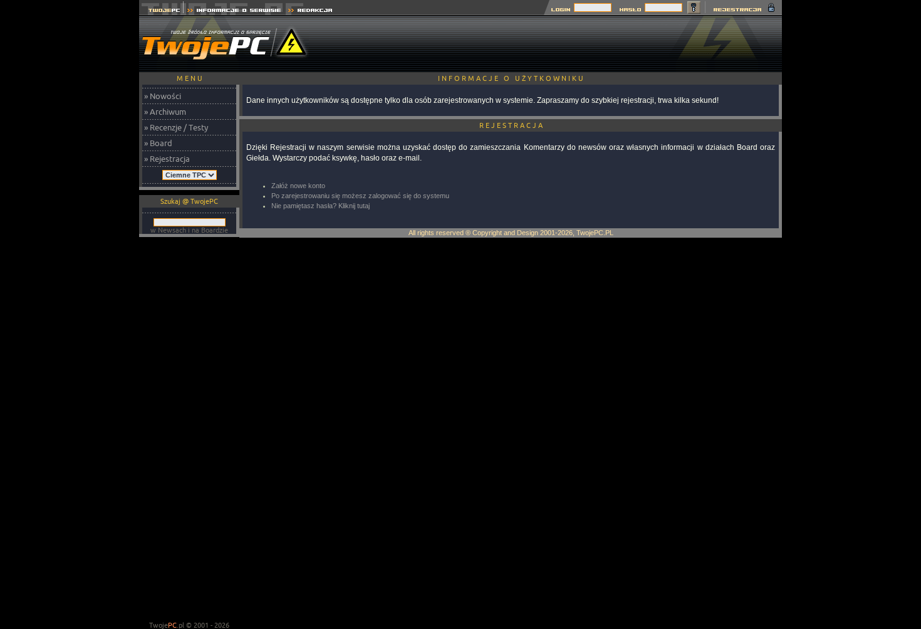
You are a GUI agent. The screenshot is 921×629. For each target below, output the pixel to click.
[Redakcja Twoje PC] (310, 11)
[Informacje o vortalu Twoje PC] (234, 11)
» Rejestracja (167, 158)
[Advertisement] (554, 44)
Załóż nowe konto (298, 185)
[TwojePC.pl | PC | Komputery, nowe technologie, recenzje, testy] (161, 11)
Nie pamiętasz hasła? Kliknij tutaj (320, 205)
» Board (158, 143)
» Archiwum (165, 111)
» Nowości (162, 96)
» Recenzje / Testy (176, 127)
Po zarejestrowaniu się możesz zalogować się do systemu (360, 195)
